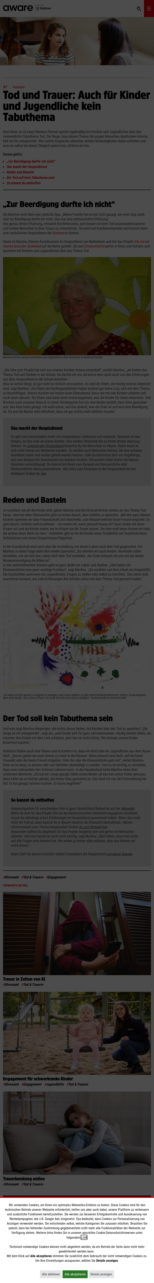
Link (84, 1237)
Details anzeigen (102, 1274)
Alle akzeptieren (76, 1274)
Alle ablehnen (52, 1274)
